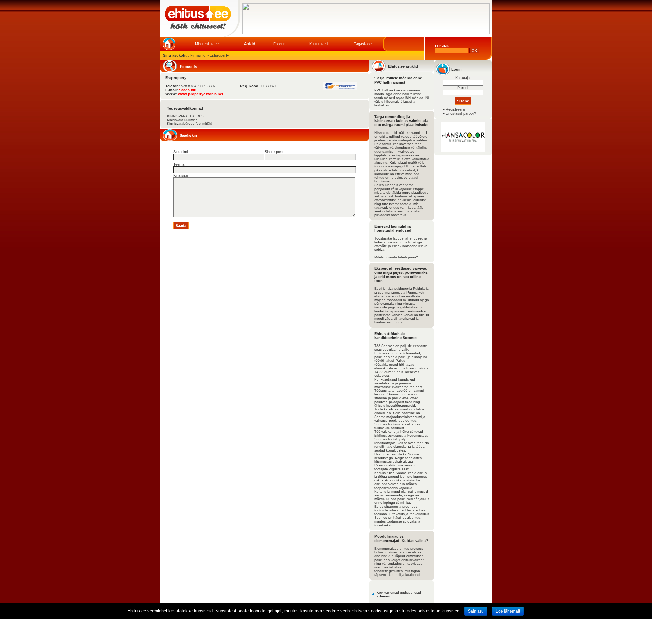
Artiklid (249, 44)
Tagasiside (363, 44)
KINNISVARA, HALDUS (185, 116)
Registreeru (455, 109)
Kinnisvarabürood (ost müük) (189, 123)
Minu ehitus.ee (207, 44)
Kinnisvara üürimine (182, 120)
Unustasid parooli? (461, 113)
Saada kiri (187, 90)
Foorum (279, 44)
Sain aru (476, 611)
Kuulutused (318, 44)
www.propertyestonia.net (200, 94)
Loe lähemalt (508, 611)
